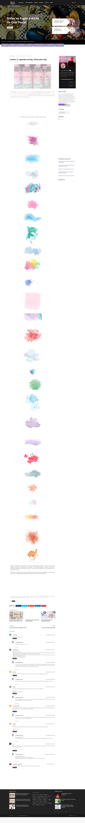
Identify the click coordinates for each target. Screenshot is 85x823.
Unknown (14, 672)
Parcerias (41, 2)
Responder (14, 638)
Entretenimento (29, 2)
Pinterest (45, 597)
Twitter (31, 597)
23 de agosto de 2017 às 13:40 (50, 686)
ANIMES (4, 45)
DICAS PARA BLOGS (39, 45)
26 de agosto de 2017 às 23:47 (50, 697)
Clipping (65, 811)
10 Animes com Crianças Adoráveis (66, 169)
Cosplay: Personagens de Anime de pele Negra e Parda (66, 166)
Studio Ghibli (50, 803)
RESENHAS (59, 45)
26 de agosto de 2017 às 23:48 (50, 715)
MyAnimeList (71, 85)
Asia (37, 794)
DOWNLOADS (50, 45)
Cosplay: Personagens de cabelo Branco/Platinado (65, 172)
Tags (33, 804)
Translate (67, 113)
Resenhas (40, 803)
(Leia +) (55, 23)
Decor (49, 796)
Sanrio (45, 803)
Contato (47, 2)
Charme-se (14, 709)
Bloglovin (41, 597)
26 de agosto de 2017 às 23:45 (50, 662)
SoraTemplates (15, 815)
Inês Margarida (15, 649)
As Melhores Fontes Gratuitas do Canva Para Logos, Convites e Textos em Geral (15, 620)
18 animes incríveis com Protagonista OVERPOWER (66, 162)
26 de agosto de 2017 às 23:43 (50, 642)
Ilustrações (40, 799)
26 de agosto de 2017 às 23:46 (50, 679)
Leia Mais (10, 27)
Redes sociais (35, 803)
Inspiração (45, 799)
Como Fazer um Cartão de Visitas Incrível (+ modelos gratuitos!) (32, 620)
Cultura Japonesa (41, 796)
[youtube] (75, 815)
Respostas (15, 640)
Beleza (41, 794)
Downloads (38, 798)
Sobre (51, 2)
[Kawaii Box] (60, 119)
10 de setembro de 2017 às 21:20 (50, 754)
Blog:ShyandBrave (16, 729)
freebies (35, 2)
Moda (37, 801)
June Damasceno (18, 642)
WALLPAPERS (21, 45)
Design (34, 798)
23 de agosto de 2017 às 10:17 (50, 649)
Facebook (27, 597)
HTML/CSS (34, 799)
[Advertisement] (30, 52)
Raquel (14, 686)
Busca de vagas (36, 792)
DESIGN (29, 45)
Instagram (64, 82)
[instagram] (73, 815)
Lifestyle (49, 799)
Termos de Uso (60, 811)
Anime (34, 794)
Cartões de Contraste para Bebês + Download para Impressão (47, 620)
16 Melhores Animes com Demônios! (66, 175)
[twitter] (71, 815)
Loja (33, 801)
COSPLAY (12, 45)
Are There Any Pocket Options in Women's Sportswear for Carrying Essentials (67, 806)
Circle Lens (34, 796)
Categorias (20, 2)
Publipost (45, 801)
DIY (45, 796)
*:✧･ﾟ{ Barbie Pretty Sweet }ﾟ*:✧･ (18, 748)
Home (56, 811)
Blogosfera (45, 794)
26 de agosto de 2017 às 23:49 (50, 735)
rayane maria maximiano (17, 764)
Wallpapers (38, 804)
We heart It (36, 597)
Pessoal (40, 801)
